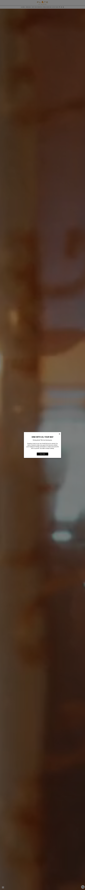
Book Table (42, 454)
